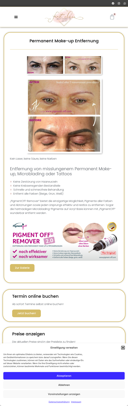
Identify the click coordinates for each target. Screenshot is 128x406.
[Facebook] (113, 3)
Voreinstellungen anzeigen (64, 394)
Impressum (76, 402)
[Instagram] (118, 3)
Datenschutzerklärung (59, 402)
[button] (123, 347)
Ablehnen (64, 385)
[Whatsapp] (124, 3)
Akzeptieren (64, 375)
